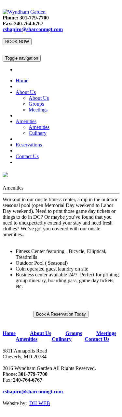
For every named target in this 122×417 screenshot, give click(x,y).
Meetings (38, 109)
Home (22, 80)
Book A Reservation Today (61, 314)
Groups (36, 104)
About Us (26, 92)
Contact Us (27, 156)
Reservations (29, 144)
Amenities (26, 121)
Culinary (38, 133)
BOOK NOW (17, 41)
